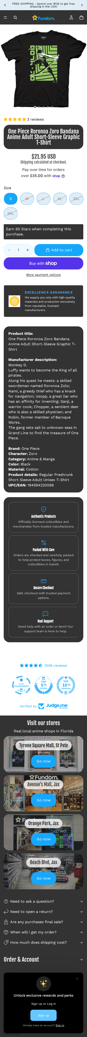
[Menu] (5, 17)
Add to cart (61, 250)
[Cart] (81, 17)
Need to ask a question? (32, 901)
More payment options (43, 274)
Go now (44, 761)
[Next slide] (82, 5)
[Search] (15, 17)
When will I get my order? (33, 932)
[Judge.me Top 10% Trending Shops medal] (66, 685)
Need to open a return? (31, 911)
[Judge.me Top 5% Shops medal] (43, 685)
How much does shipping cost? (38, 942)
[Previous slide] (5, 5)
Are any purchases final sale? (36, 922)
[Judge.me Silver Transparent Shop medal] (21, 685)
